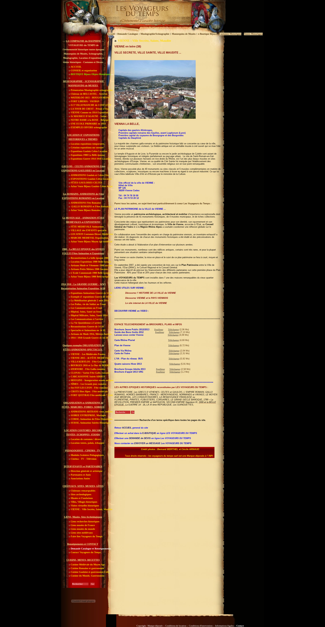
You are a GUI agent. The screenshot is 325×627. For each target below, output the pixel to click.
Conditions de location (176, 626)
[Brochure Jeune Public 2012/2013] (150, 329)
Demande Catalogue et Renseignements (90, 548)
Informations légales (224, 626)
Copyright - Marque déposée (149, 626)
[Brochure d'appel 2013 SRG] (154, 372)
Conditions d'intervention (200, 626)
